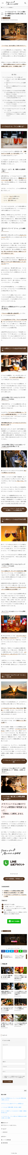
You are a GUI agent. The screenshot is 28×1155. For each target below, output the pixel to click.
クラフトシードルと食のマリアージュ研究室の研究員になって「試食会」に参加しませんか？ (16, 114)
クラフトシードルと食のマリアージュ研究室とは (12, 1103)
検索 (25, 1090)
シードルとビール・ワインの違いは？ (14, 77)
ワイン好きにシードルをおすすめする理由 (15, 100)
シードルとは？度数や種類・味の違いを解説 (11, 1107)
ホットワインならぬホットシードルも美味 (16, 105)
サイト (4, 1071)
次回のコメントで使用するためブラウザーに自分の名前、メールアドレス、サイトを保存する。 (14, 1077)
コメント (5, 1044)
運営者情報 (5, 1142)
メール (5, 1066)
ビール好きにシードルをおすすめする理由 (15, 90)
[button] (25, 3)
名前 (4, 1061)
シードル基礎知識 (6, 931)
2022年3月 (5, 1132)
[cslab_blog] (14, 3)
